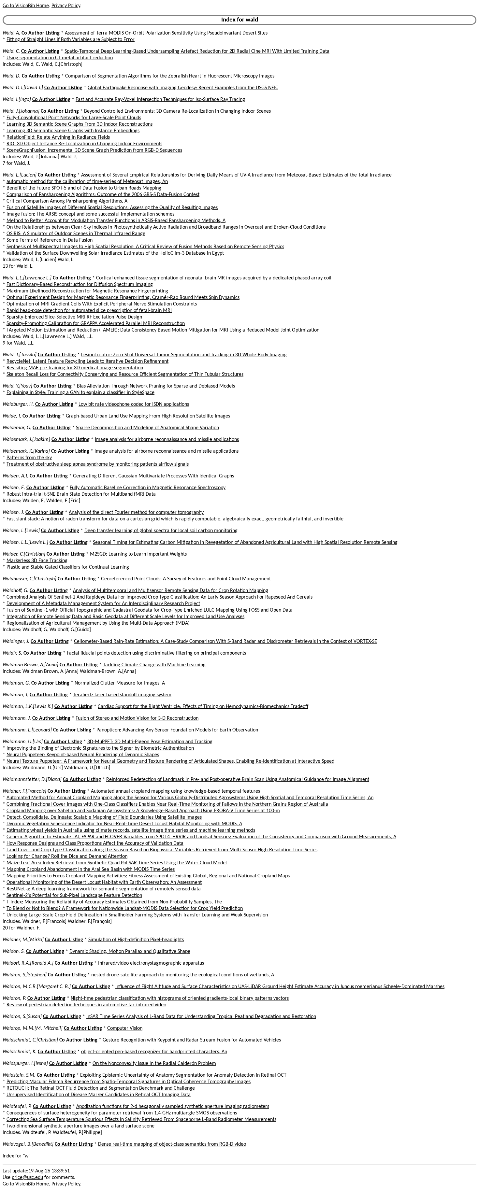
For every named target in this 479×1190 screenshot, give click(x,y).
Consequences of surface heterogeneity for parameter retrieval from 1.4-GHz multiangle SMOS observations (122, 1113)
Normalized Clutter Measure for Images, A (120, 683)
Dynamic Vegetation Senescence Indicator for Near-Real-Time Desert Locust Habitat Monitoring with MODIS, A (124, 824)
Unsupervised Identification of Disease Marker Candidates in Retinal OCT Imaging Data (99, 1095)
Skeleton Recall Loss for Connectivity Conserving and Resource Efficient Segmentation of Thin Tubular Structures (125, 374)
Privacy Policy (65, 5)
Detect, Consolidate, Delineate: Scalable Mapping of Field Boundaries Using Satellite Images (104, 817)
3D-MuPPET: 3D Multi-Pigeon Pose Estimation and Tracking (149, 741)
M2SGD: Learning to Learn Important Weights (138, 554)
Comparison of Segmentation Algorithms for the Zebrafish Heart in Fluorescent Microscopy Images (169, 76)
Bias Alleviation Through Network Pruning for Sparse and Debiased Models (156, 386)
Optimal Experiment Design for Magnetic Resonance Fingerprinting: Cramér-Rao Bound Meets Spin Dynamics (123, 297)
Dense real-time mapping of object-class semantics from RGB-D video (172, 1144)
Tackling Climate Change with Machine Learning (154, 665)
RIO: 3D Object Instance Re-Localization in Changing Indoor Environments (84, 144)
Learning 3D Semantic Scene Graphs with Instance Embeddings (73, 131)
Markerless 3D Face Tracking (37, 560)
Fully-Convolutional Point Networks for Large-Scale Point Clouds (74, 117)
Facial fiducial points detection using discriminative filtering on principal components (156, 653)
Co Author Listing (41, 33)
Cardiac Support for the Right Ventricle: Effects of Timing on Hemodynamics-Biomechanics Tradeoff (203, 706)
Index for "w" (16, 1156)
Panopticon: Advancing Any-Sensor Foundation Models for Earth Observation (177, 730)
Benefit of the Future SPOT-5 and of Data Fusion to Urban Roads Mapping (84, 188)
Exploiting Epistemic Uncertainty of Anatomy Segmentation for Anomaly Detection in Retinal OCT (183, 1075)
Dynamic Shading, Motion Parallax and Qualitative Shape (129, 951)
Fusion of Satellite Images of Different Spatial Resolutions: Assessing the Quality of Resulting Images (112, 207)
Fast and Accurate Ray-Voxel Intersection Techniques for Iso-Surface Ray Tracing (160, 99)
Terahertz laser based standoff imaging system (122, 695)
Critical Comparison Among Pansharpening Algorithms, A (67, 201)
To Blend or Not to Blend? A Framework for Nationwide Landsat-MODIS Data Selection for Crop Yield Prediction (125, 908)
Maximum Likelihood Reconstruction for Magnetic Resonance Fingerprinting (87, 291)
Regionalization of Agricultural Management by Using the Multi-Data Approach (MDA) (98, 623)
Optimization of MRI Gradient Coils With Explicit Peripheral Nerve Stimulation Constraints (102, 304)
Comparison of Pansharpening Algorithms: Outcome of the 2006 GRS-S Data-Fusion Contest (103, 194)
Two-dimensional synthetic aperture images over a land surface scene (80, 1126)
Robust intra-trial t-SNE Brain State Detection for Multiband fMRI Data (81, 494)
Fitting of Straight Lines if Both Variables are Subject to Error (71, 39)
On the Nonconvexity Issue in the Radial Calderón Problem (154, 1063)
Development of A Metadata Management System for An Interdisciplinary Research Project (103, 603)
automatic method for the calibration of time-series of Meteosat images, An (87, 181)
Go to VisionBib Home (26, 5)
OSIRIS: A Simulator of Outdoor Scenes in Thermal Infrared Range (76, 233)
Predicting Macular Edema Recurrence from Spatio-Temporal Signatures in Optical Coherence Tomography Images (129, 1081)
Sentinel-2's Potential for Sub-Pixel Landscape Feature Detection (74, 895)
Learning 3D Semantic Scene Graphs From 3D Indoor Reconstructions (79, 124)
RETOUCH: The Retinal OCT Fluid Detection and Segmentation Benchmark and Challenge (101, 1088)
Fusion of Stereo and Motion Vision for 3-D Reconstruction (137, 718)
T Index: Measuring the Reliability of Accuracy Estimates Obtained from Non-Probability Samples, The (114, 902)
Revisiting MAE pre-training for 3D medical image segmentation (75, 368)
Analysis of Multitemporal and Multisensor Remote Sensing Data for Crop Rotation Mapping (170, 590)
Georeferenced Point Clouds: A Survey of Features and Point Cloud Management (186, 579)
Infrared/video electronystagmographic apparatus (151, 963)
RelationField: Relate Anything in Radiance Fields (58, 137)
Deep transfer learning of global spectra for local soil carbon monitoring (161, 530)
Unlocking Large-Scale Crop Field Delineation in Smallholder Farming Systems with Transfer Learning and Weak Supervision (137, 915)
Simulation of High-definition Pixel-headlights (136, 939)
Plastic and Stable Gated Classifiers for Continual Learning (68, 567)
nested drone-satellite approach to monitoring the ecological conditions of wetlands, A (182, 975)
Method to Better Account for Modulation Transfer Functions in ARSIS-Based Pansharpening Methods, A (116, 220)
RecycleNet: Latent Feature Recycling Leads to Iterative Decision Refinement (87, 361)
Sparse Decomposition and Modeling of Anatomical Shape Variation (147, 428)
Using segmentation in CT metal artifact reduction (60, 58)
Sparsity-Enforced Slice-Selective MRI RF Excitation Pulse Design (74, 317)
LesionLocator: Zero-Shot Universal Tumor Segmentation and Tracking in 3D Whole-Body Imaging (184, 355)
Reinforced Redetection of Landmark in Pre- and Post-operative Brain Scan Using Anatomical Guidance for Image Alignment (237, 779)
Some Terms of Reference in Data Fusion (50, 240)
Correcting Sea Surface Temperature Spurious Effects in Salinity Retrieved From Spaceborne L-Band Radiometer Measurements (141, 1119)
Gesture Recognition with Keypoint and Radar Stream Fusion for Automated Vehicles (192, 1040)
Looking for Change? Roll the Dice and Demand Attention (67, 856)
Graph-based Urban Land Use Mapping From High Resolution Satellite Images (148, 416)
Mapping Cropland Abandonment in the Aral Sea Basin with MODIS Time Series (91, 869)
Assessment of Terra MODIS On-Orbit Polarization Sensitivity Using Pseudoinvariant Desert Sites (166, 33)
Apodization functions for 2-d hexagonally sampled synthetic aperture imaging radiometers (172, 1106)
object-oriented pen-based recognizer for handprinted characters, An (154, 1052)
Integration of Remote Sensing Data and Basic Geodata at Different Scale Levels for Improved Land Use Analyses (125, 616)
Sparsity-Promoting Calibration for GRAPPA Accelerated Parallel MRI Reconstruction (96, 323)
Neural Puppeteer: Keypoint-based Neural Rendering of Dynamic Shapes (83, 755)
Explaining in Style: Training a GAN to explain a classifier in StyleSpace (80, 392)
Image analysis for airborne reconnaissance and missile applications (167, 439)
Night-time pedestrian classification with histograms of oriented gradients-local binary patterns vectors (180, 998)
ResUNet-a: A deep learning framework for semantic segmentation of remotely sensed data (104, 889)
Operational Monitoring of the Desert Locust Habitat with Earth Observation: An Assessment (104, 882)
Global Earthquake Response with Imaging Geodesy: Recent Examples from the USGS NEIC (183, 88)
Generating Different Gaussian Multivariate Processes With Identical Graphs (153, 476)
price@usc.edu (27, 1177)
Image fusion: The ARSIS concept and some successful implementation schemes (90, 214)
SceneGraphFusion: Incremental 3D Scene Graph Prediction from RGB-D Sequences (94, 150)
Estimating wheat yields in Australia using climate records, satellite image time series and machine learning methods (131, 830)
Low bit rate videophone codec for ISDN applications (134, 404)
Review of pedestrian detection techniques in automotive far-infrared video (86, 1005)
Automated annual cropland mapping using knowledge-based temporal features (175, 791)
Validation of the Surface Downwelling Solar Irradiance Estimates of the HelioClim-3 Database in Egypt (115, 253)
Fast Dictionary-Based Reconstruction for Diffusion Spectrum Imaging (80, 284)
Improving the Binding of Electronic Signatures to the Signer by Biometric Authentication (100, 748)
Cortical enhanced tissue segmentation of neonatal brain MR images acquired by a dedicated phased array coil (213, 278)
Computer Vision (124, 1028)
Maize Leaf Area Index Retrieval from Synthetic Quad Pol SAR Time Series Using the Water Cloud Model (117, 863)
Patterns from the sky (29, 457)
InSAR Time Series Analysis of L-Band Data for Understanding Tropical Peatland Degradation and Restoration (201, 1016)
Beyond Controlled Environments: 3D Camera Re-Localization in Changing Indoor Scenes (177, 111)
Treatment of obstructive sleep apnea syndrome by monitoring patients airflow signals (98, 464)
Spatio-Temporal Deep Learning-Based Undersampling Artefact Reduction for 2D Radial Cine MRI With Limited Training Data (197, 51)
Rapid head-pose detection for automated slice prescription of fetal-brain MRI (89, 310)
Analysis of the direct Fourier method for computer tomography (136, 512)
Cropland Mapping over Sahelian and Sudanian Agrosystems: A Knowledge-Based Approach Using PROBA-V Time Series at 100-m (143, 811)
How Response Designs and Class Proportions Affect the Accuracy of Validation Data (95, 843)
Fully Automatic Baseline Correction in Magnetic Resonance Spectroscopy (147, 487)
